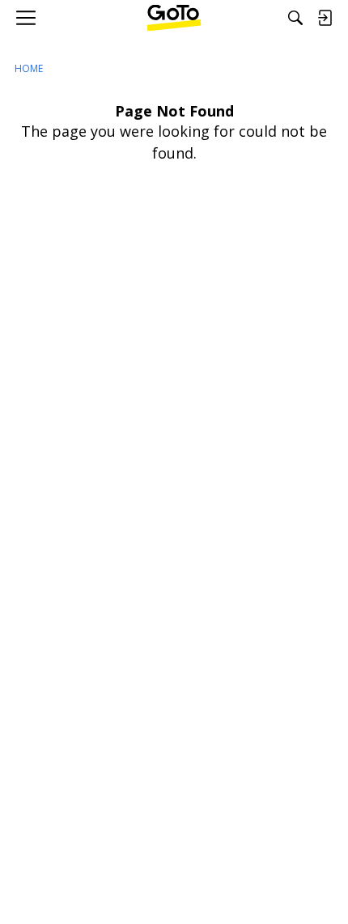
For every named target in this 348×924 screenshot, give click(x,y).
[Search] (295, 18)
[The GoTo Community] (174, 18)
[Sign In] (324, 18)
